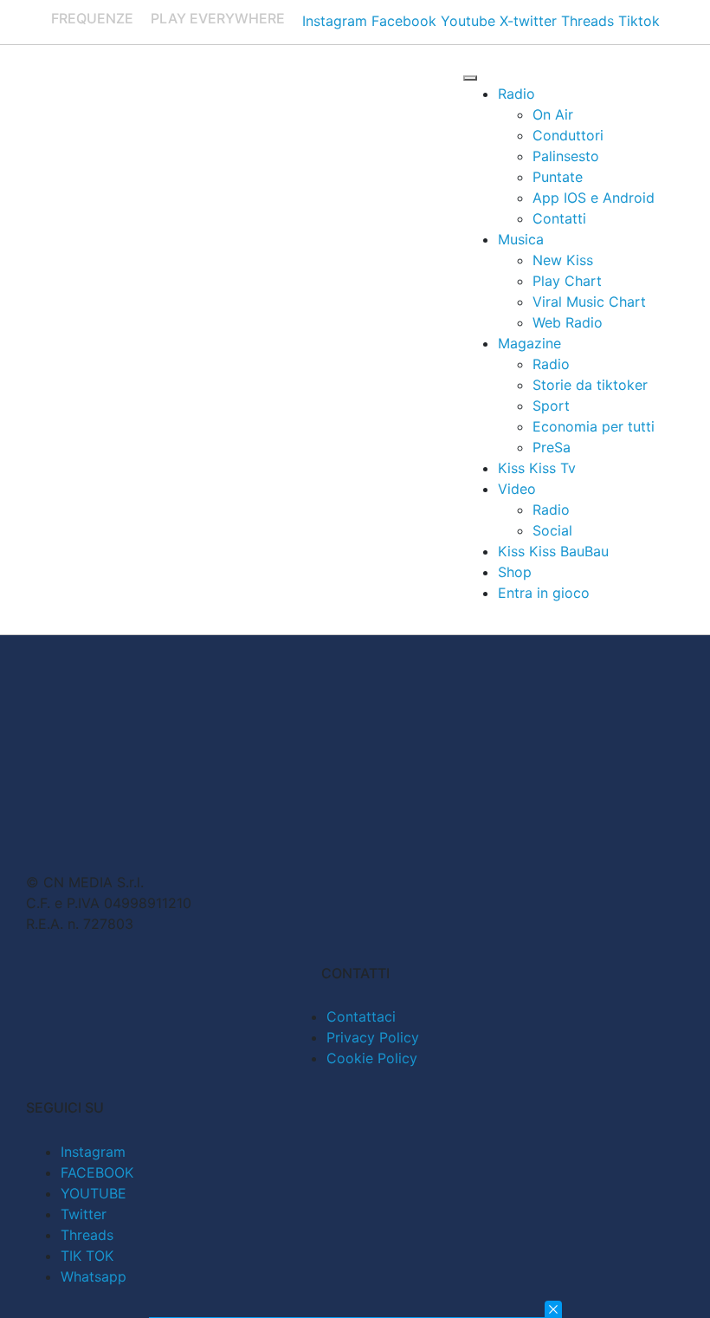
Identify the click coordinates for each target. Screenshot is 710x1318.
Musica (521, 239)
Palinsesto (565, 156)
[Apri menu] (470, 78)
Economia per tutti (593, 426)
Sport (551, 405)
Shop (515, 572)
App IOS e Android (593, 197)
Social (552, 530)
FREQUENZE (92, 18)
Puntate (557, 176)
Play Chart (567, 280)
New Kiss (562, 260)
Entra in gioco (544, 592)
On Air (552, 114)
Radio (516, 93)
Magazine (529, 343)
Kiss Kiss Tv (537, 468)
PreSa (551, 447)
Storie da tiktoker (590, 384)
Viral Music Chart (589, 301)
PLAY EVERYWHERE (218, 18)
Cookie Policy (371, 1058)
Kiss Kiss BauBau (553, 551)
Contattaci (361, 1016)
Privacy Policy (372, 1037)
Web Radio (567, 322)
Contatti (559, 218)
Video (517, 488)
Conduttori (568, 135)
